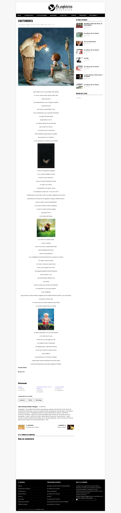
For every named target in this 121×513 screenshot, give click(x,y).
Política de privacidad (23, 501)
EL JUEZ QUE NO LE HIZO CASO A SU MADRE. (93, 75)
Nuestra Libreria (22, 494)
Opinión (73, 15)
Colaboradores (22, 491)
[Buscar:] (89, 98)
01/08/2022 (23, 24)
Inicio (19, 15)
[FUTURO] (79, 61)
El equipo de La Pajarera (24, 488)
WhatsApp (39, 400)
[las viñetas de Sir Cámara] (79, 36)
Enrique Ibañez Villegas (34, 24)
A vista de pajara (42, 15)
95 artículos (42, 406)
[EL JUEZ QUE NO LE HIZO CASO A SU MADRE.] (79, 78)
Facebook (22, 400)
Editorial (20, 486)
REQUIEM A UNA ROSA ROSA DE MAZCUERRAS (93, 24)
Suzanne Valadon (59, 387)
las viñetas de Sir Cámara (91, 33)
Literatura (63, 15)
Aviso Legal (21, 499)
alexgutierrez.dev (40, 509)
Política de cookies (22, 504)
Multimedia (93, 15)
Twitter (30, 400)
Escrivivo (20, 496)
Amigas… (20, 387)
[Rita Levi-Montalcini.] (79, 45)
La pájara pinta (28, 15)
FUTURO (86, 58)
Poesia (49, 24)
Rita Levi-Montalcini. (90, 41)
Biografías (53, 15)
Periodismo (82, 15)
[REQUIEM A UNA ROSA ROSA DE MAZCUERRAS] (79, 27)
